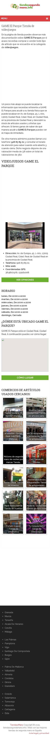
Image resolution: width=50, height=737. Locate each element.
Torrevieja (10, 701)
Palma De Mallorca (14, 666)
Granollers (10, 686)
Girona (8, 682)
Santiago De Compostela (17, 651)
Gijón (7, 659)
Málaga (8, 631)
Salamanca (10, 698)
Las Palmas (10, 639)
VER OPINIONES (25, 279)
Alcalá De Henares (14, 624)
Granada (9, 612)
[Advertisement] (25, 77)
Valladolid (9, 670)
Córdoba (9, 678)
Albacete (9, 705)
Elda (7, 713)
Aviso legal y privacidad (39, 733)
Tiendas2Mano (16, 725)
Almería (8, 674)
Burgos (8, 655)
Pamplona (10, 643)
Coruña (8, 628)
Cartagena (10, 709)
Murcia (8, 616)
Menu (4, 18)
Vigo (7, 647)
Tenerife (9, 620)
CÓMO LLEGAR (25, 377)
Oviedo (8, 694)
